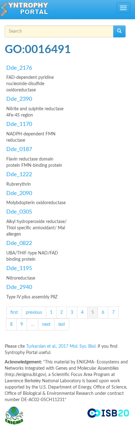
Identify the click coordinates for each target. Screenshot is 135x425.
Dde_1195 (19, 268)
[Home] (24, 9)
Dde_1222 (19, 174)
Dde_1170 (19, 124)
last (61, 324)
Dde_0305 (19, 212)
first (14, 312)
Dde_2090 (19, 193)
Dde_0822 (19, 243)
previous (34, 312)
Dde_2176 (19, 68)
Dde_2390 (19, 99)
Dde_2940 (19, 287)
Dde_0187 (19, 149)
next (46, 324)
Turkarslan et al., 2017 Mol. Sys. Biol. (62, 346)
